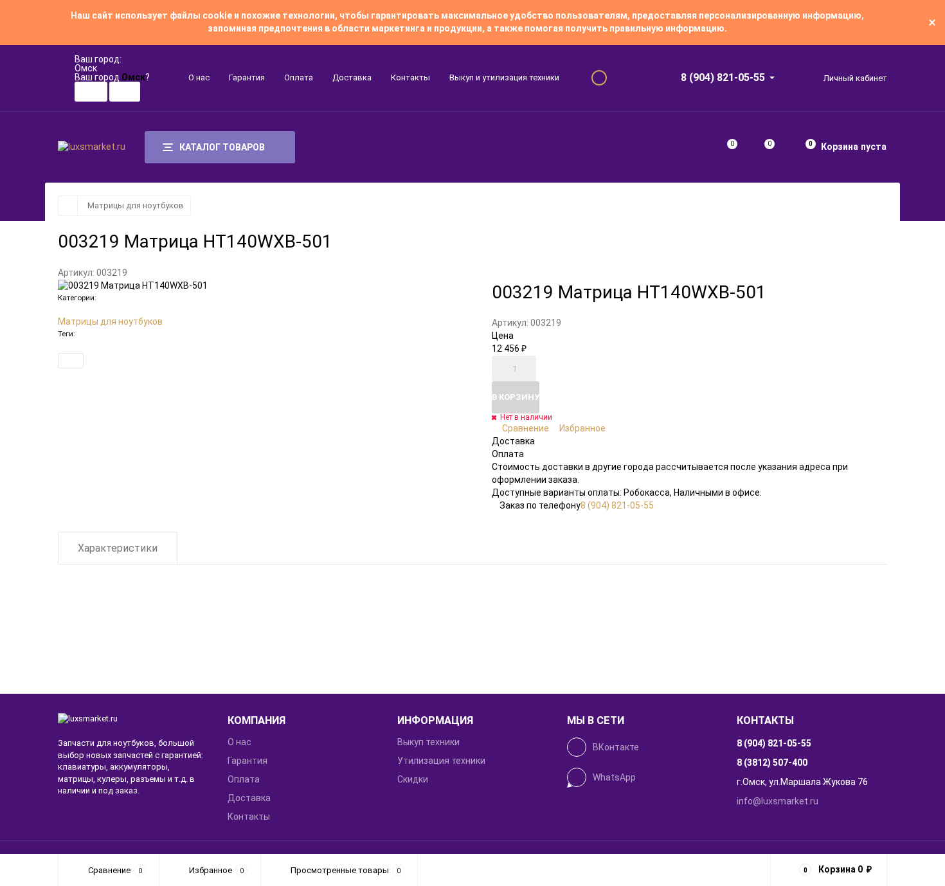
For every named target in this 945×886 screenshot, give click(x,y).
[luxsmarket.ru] (133, 719)
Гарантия (247, 77)
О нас (199, 77)
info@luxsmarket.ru (777, 801)
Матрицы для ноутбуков (135, 205)
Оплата (298, 77)
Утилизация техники (441, 760)
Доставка (352, 77)
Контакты (410, 77)
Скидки (412, 779)
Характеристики (118, 548)
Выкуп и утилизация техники (504, 77)
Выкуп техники (428, 741)
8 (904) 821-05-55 (723, 77)
